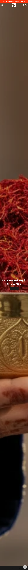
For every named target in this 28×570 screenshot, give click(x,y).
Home (2, 568)
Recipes (23, 568)
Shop (6, 568)
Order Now (14, 288)
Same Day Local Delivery (14, 568)
